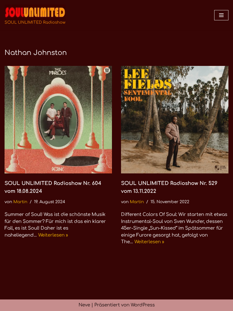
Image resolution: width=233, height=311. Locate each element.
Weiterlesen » (53, 235)
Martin (20, 202)
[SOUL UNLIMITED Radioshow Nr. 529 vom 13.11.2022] (174, 119)
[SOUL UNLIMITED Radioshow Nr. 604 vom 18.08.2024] (58, 119)
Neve (84, 305)
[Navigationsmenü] (221, 15)
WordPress (143, 305)
